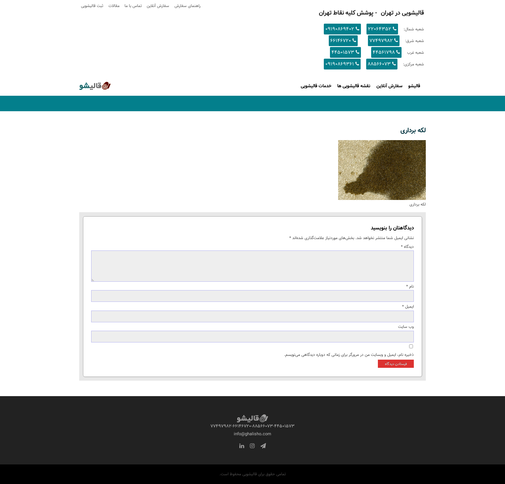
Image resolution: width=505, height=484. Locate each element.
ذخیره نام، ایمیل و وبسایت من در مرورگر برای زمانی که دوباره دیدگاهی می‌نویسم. (349, 354)
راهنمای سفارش (187, 6)
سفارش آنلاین (158, 6)
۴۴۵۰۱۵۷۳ (342, 52)
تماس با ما (133, 6)
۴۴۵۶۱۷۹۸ (384, 52)
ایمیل (408, 306)
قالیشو (414, 86)
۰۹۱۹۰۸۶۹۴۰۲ (339, 29)
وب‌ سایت (406, 326)
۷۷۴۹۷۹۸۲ (381, 41)
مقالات (114, 6)
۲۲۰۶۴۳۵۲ (379, 29)
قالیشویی (86, 88)
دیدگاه (407, 246)
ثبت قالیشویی (92, 6)
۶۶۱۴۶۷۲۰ (340, 41)
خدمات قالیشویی (316, 86)
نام (410, 286)
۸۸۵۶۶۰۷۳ (379, 64)
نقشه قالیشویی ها (353, 86)
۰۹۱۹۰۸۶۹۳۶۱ (339, 64)
